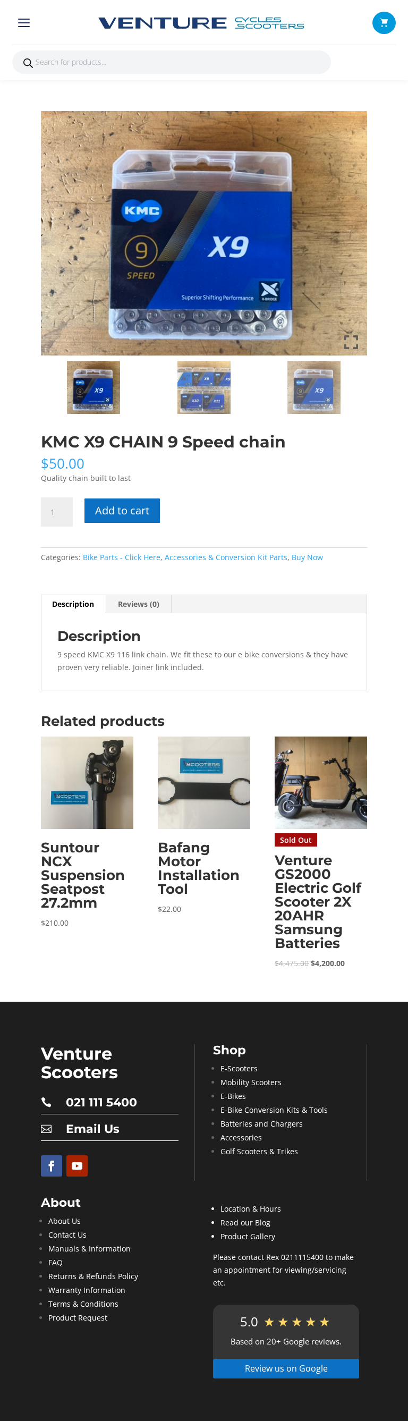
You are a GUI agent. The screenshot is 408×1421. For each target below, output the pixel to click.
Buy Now (307, 557)
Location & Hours (250, 1209)
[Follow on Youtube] (77, 1166)
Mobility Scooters (251, 1082)
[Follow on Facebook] (51, 1166)
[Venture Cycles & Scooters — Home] (204, 22)
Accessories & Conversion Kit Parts (226, 557)
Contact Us (67, 1235)
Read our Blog (245, 1222)
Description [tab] (73, 604)
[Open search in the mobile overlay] (171, 62)
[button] (384, 23)
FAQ (55, 1262)
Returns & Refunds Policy (93, 1276)
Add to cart (122, 510)
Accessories (241, 1137)
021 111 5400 (101, 1102)
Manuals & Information (89, 1249)
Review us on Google (286, 1368)
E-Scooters (239, 1068)
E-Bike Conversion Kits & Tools (274, 1110)
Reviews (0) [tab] (138, 604)
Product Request (77, 1318)
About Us (64, 1221)
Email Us (93, 1129)
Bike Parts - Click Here (121, 557)
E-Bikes (233, 1096)
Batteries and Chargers (261, 1124)
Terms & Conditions (83, 1304)
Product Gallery (247, 1236)
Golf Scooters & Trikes (259, 1151)
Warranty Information (86, 1290)
